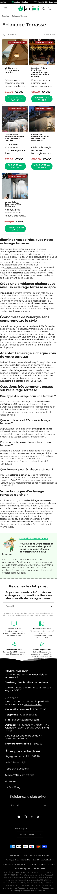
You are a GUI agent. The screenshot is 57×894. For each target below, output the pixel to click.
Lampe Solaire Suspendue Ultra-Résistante (13, 204)
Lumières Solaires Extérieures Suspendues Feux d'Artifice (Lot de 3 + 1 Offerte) (41, 72)
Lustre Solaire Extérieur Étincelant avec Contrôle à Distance (14, 138)
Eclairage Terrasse (19, 16)
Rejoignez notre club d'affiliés (22, 756)
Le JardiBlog (12, 787)
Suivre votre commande (19, 775)
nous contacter (32, 704)
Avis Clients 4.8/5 (15, 762)
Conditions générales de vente (41, 864)
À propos (10, 781)
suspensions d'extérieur (18, 267)
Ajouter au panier (15, 98)
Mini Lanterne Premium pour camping (12, 70)
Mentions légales (22, 869)
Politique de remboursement (37, 855)
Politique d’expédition (15, 864)
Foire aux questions (17, 768)
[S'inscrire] (51, 606)
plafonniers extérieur (16, 264)
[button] (6, 9)
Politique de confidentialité (18, 860)
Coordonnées (39, 869)
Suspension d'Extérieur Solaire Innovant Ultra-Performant (40, 138)
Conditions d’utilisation (43, 860)
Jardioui (5, 16)
